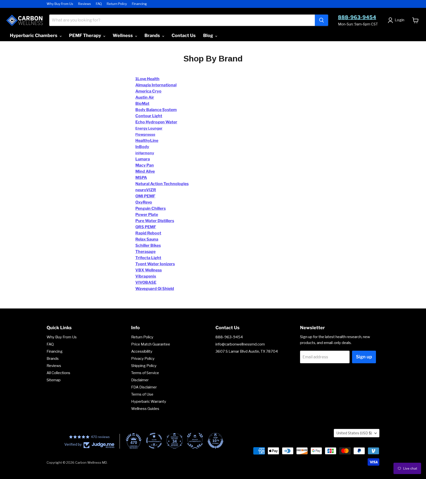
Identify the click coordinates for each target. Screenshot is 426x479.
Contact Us (184, 35)
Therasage (145, 251)
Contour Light (148, 116)
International (164, 85)
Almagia (143, 85)
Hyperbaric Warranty (148, 401)
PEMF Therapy (85, 35)
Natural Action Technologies (162, 183)
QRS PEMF (145, 227)
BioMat (142, 103)
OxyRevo (143, 202)
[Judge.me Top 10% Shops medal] (215, 441)
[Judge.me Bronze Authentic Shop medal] (195, 441)
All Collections (58, 373)
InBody (142, 146)
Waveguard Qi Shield (154, 288)
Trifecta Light (148, 257)
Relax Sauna (146, 239)
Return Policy (117, 4)
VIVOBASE (145, 282)
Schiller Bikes (148, 245)
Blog (208, 35)
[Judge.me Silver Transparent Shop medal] (154, 441)
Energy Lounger (148, 128)
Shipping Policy (144, 366)
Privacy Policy (143, 358)
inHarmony (144, 153)
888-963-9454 (357, 17)
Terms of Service (145, 373)
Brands (152, 35)
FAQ (99, 4)
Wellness (123, 35)
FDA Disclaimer (144, 387)
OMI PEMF (145, 196)
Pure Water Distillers (154, 220)
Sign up (364, 356)
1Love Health (147, 79)
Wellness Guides (145, 408)
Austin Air (144, 97)
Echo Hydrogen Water (156, 122)
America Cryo (148, 91)
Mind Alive (145, 171)
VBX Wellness (148, 270)
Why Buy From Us (60, 4)
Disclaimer (140, 380)
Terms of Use (142, 394)
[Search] (321, 20)
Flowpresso (145, 134)
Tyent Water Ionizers (155, 264)
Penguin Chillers (150, 208)
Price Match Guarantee (150, 344)
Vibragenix (145, 276)
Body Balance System (156, 109)
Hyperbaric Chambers (34, 35)
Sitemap (54, 380)
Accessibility (141, 351)
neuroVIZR (145, 190)
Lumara (142, 159)
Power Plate (146, 214)
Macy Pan (144, 165)
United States (354, 433)
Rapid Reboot (148, 233)
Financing (139, 4)
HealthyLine (146, 140)
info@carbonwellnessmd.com (240, 344)
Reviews (84, 4)
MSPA (141, 177)
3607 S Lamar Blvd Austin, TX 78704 (246, 351)
